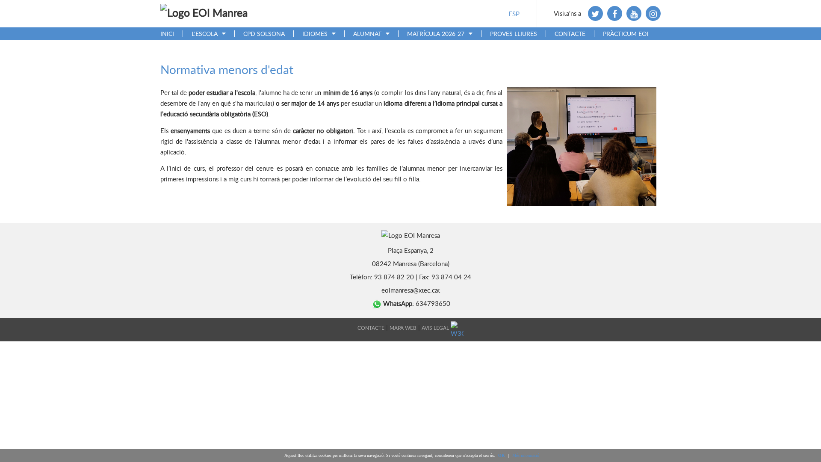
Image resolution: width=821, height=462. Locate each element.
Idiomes (315, 34)
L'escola (205, 34)
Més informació (525, 455)
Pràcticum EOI (625, 34)
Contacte (570, 34)
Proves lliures (513, 34)
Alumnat (367, 34)
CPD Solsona (264, 34)
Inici (167, 34)
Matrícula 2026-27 (435, 34)
